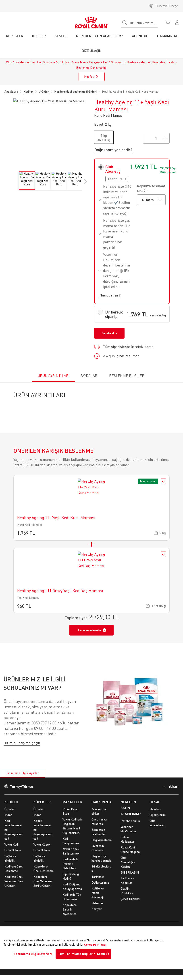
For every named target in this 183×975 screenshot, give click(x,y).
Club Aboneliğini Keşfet (128, 867)
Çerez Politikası (95, 944)
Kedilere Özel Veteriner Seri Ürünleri (13, 887)
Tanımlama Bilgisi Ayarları (22, 779)
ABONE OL (140, 36)
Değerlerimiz (100, 888)
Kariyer (97, 915)
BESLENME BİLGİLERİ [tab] (127, 375)
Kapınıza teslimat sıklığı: (151, 188)
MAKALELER (72, 807)
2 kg (103, 135)
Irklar (8, 821)
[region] (91, 947)
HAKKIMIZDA (102, 807)
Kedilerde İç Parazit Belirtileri (70, 869)
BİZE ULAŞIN (130, 878)
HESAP (155, 807)
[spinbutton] (156, 138)
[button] (85, 183)
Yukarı (174, 792)
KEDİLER (11, 807)
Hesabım (155, 815)
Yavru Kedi (11, 850)
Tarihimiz (98, 882)
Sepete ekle (109, 333)
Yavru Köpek (41, 850)
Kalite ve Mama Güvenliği (98, 898)
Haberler (98, 909)
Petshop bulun (130, 827)
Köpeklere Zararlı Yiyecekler (69, 915)
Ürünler (9, 815)
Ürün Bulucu (12, 856)
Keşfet (89, 76)
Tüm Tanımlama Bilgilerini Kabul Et (83, 954)
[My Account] (177, 22)
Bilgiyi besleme (102, 846)
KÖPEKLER (42, 807)
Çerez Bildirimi (130, 904)
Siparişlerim (158, 821)
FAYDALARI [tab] (89, 375)
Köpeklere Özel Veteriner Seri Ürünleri (43, 887)
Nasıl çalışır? (110, 295)
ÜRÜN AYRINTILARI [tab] (53, 375)
